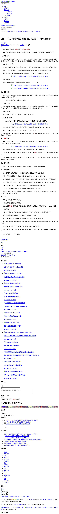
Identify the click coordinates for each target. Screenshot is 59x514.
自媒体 (5, 473)
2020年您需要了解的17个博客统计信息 (15, 443)
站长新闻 (6, 453)
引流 (24, 49)
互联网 (5, 452)
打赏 (2, 243)
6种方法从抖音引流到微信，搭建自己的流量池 (27, 31)
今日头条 (6, 482)
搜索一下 (3, 29)
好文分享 (6, 8)
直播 (5, 138)
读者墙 (12, 496)
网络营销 (9, 13)
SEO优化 (9, 11)
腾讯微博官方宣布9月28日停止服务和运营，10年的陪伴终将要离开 (23, 439)
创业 (5, 463)
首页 (5, 6)
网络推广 (9, 15)
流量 (35, 152)
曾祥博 (5, 45)
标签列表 (7, 496)
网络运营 (6, 17)
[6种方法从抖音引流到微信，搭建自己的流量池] (29, 76)
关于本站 (21, 496)
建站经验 (6, 21)
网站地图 (26, 496)
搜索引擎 (6, 466)
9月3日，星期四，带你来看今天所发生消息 (17, 441)
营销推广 (6, 10)
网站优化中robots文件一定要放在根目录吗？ (17, 445)
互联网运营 (7, 475)
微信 (27, 49)
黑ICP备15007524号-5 (19, 507)
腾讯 (10, 206)
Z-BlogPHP (31, 499)
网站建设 (6, 461)
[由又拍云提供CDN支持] (48, 499)
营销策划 (6, 470)
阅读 (2, 247)
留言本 (2, 496)
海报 (2, 249)
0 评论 (22, 45)
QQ (5, 471)
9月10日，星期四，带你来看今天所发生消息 (18, 422)
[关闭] (2, 489)
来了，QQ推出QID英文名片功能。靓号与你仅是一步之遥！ (22, 420)
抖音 (16, 49)
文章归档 (16, 496)
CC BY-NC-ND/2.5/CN (19, 504)
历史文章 (6, 22)
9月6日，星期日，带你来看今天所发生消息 (18, 424)
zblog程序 (6, 480)
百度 (34, 133)
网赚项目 (6, 19)
